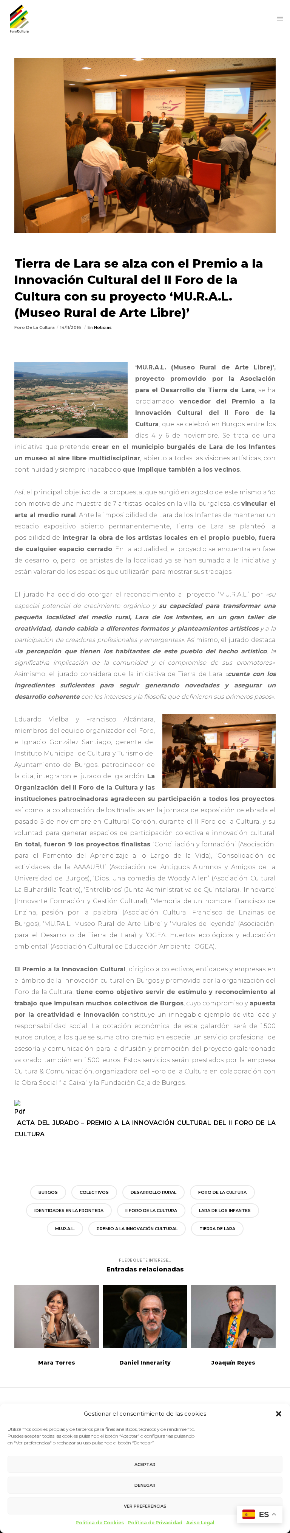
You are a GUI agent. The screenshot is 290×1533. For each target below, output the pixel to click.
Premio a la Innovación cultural (137, 1228)
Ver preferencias (145, 1506)
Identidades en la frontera (68, 1210)
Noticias (103, 327)
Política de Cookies (100, 1522)
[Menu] (277, 19)
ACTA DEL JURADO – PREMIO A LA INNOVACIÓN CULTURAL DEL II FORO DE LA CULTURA (144, 1128)
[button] (278, 1414)
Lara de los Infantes (225, 1210)
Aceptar (145, 1464)
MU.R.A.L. (65, 1228)
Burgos (48, 1192)
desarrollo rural (153, 1192)
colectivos (94, 1192)
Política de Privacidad (155, 1522)
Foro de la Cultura (222, 1192)
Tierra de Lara (217, 1228)
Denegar (145, 1485)
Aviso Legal (200, 1522)
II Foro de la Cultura (151, 1210)
